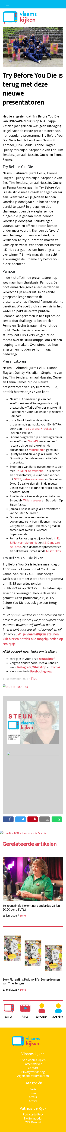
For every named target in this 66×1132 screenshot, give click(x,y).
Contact (33, 1068)
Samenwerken (33, 1064)
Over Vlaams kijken (33, 1060)
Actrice (33, 1101)
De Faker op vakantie (29, 471)
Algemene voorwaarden (33, 1076)
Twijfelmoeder (33, 1118)
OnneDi (33, 441)
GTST (17, 479)
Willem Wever (32, 500)
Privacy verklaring (33, 1072)
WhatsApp (39, 667)
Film (33, 1093)
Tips (34, 678)
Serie (33, 1089)
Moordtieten (37, 450)
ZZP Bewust (33, 1122)
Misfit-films (53, 551)
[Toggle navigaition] (6, 3)
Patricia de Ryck (33, 1114)
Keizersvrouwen (33, 479)
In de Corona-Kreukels (37, 429)
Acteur (33, 1097)
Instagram (24, 667)
